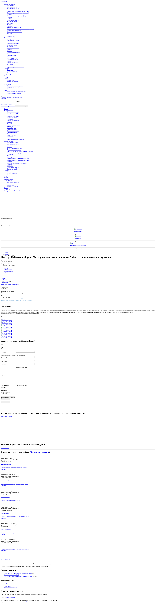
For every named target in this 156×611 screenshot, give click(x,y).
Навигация (4, 1)
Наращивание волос (12, 56)
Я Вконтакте (4, 278)
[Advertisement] (49, 204)
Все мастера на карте (13, 40)
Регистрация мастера (13, 87)
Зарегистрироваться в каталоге (15, 67)
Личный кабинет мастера (14, 93)
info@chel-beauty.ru (9, 597)
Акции (6, 75)
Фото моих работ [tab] (8, 271)
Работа (6, 77)
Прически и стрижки (13, 58)
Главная (6, 109)
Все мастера (10, 39)
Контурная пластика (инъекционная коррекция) (20, 29)
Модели (6, 78)
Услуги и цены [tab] (8, 269)
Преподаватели (11, 73)
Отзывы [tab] (6, 272)
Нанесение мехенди (12, 62)
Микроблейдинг (11, 55)
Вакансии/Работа (8, 179)
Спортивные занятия (13, 20)
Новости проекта (8, 584)
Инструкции (7, 586)
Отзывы (7, 74)
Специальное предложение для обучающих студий (18, 576)
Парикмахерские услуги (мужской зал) (18, 13)
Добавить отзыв (5, 398)
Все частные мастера (13, 112)
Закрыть (13, 397)
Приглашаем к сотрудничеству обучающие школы (18, 573)
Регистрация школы (12, 88)
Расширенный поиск (6, 104)
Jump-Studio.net (25, 601)
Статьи (6, 188)
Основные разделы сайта (8, 106)
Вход (5, 90)
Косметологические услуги (14, 27)
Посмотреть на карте (39, 452)
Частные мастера (10, 37)
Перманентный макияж (13, 52)
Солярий (9, 17)
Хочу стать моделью (12, 81)
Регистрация (7, 84)
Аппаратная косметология (14, 32)
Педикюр (9, 14)
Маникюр (10, 26)
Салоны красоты (9, 4)
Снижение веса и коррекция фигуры (17, 15)
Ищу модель (10, 80)
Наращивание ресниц (13, 43)
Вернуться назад (5, 448)
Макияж (9, 51)
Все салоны (10, 5)
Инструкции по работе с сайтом (13, 191)
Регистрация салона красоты (15, 86)
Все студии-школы (12, 71)
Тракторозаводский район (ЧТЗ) (10, 284)
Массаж (9, 24)
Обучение (10, 23)
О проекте (7, 189)
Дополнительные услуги (14, 30)
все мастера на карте (6, 416)
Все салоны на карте (13, 8)
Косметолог (10, 54)
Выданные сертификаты (10, 587)
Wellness (9, 33)
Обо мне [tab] (6, 268)
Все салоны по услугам (13, 7)
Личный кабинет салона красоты (16, 91)
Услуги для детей (12, 21)
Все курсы (10, 70)
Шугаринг (10, 64)
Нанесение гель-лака (13, 48)
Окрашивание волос (12, 59)
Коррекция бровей (12, 45)
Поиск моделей (8, 180)
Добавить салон (11, 36)
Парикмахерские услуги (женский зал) (18, 11)
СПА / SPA (10, 18)
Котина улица (4, 282)
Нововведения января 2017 (11, 575)
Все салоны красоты (12, 142)
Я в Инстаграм (5, 279)
